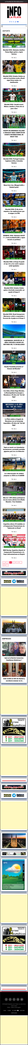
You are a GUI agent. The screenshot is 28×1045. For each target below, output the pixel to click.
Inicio (5, 1010)
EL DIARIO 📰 (15, 1010)
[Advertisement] (14, 601)
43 (3, 565)
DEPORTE (5, 44)
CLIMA (9, 1010)
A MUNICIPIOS (7, 337)
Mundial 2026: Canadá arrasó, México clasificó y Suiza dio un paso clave (14, 106)
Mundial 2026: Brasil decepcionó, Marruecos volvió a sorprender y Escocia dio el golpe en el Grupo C (14, 316)
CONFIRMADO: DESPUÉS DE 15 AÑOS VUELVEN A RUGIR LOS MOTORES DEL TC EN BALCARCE (14, 342)
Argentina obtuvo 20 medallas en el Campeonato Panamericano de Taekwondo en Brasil (14, 526)
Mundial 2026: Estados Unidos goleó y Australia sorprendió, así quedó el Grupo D (14, 290)
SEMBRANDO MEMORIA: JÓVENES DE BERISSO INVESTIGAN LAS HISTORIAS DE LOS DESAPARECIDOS (12, 1)
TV (23, 44)
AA (12, 337)
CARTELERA (14, 1013)
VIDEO (13, 46)
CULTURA (22, 1010)
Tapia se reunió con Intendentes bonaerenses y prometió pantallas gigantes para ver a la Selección (14, 449)
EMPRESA (19, 361)
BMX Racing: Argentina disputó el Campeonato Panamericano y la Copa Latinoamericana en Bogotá (14, 552)
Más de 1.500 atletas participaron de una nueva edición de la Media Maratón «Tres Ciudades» (14, 500)
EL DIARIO (11, 44)
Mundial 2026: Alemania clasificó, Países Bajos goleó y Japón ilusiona (14, 52)
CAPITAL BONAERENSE (12, 492)
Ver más (13, 57)
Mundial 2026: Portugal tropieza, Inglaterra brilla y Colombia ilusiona (14, 161)
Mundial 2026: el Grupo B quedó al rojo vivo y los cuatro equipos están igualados (14, 264)
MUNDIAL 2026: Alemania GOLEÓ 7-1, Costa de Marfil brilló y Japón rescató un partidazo (14, 237)
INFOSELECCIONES (18, 44)
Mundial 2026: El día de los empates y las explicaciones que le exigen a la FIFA (14, 211)
